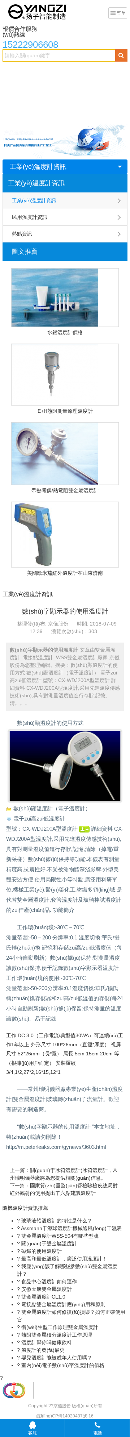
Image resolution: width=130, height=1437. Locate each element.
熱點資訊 (22, 234)
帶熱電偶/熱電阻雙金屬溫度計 (65, 490)
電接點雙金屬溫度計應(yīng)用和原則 (62, 1304)
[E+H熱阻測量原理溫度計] (65, 375)
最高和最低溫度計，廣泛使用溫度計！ (63, 1259)
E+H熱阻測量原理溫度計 (65, 411)
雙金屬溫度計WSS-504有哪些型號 (59, 1236)
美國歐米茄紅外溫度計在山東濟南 (65, 573)
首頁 (11, 71)
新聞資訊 (88, 100)
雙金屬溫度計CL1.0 (42, 1297)
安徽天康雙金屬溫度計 (46, 1289)
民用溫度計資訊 (29, 217)
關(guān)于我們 (24, 114)
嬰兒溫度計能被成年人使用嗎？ (56, 1358)
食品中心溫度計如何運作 (48, 1281)
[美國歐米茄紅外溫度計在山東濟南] (65, 535)
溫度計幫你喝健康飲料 (46, 1342)
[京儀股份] (38, 11)
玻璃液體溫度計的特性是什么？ (56, 1221)
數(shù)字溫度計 (96, 85)
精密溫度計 (19, 85)
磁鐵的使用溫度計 (41, 1251)
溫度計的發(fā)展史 (42, 1350)
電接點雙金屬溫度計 (85, 71)
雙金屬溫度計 (40, 71)
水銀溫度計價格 (65, 332)
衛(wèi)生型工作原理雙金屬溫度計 (59, 1327)
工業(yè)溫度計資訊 (38, 166)
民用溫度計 (57, 100)
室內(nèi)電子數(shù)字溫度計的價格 (62, 1365)
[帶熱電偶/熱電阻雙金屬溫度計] (65, 453)
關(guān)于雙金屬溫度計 (48, 1243)
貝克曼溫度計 (21, 100)
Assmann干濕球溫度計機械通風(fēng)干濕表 (71, 1228)
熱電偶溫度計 (55, 85)
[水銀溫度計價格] (65, 297)
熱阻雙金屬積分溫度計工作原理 (56, 1335)
